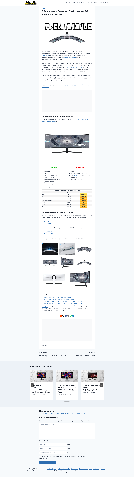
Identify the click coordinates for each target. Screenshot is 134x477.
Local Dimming (78, 175)
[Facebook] (66, 316)
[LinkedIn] (73, 316)
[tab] (64, 401)
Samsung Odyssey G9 (69, 57)
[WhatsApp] (71, 316)
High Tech (101, 2)
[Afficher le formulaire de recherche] (67, 3)
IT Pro (87, 2)
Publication (74, 469)
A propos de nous (94, 469)
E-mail (69, 448)
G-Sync (81, 67)
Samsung (44, 345)
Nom (69, 444)
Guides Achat (76, 2)
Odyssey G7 (45, 55)
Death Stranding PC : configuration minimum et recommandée (52, 355)
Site (68, 452)
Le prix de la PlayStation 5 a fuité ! (85, 354)
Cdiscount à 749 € (49, 234)
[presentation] (41, 376)
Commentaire (43, 441)
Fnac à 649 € (47, 222)
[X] (63, 316)
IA (69, 2)
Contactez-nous (83, 469)
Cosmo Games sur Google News (70, 305)
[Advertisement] (67, 102)
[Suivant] (101, 385)
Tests (82, 2)
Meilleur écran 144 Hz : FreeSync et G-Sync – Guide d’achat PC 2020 (63, 303)
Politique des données (64, 469)
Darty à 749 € (48, 232)
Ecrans (43, 8)
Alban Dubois (44, 17)
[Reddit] (61, 316)
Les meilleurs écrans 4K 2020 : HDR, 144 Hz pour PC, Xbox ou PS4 (63, 301)
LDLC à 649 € (48, 223)
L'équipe (103, 469)
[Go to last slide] (32, 385)
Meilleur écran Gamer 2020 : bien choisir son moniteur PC (60, 297)
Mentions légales (51, 469)
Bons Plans (93, 2)
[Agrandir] (90, 126)
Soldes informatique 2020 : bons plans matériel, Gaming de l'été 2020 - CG (66, 413)
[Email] (68, 316)
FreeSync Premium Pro (70, 67)
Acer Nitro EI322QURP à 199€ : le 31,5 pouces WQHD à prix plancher (91, 388)
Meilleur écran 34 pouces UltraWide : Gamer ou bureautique (61, 299)
